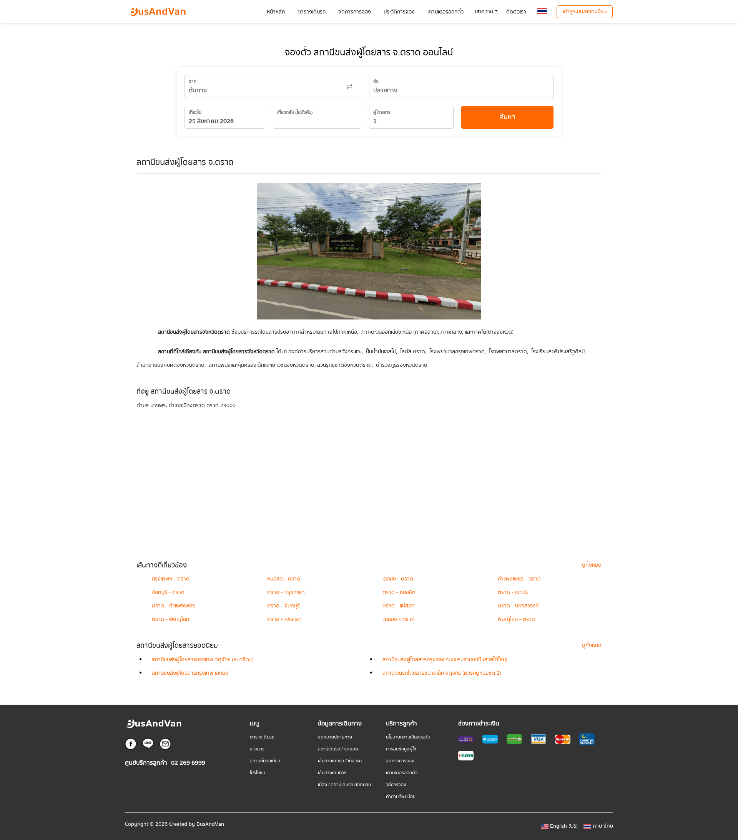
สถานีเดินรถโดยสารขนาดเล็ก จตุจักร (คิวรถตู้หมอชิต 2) (441, 673)
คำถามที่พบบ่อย (401, 796)
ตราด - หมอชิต (399, 592)
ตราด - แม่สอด (398, 606)
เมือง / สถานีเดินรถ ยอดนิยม (344, 784)
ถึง (376, 81)
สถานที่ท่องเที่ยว (265, 761)
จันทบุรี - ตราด (168, 592)
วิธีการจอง (396, 784)
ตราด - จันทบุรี (283, 606)
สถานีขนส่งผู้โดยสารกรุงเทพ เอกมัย (190, 673)
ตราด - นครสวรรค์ (518, 606)
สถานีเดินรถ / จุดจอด (338, 749)
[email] (165, 743)
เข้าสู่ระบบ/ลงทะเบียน (585, 11)
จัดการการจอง (400, 761)
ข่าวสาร (257, 749)
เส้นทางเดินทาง (332, 773)
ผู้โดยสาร (382, 112)
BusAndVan (210, 824)
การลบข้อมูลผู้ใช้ (401, 749)
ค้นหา (507, 117)
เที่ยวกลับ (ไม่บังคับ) (295, 112)
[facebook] (130, 743)
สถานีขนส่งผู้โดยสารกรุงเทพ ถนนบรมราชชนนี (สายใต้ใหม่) (444, 659)
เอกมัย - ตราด (397, 579)
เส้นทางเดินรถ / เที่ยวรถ (340, 761)
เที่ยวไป (195, 112)
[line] (148, 743)
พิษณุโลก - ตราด (516, 619)
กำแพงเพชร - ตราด (519, 579)
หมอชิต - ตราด (283, 579)
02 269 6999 (188, 763)
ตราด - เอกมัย (513, 592)
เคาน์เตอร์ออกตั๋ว (401, 773)
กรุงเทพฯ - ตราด (170, 579)
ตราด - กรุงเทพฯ (286, 592)
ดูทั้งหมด (592, 565)
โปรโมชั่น (257, 773)
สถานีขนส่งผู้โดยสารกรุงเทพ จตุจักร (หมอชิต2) (203, 659)
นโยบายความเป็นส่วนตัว (408, 737)
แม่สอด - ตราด (398, 619)
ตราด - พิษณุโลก (170, 619)
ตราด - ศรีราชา (284, 619)
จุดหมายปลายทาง (335, 737)
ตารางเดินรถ (262, 737)
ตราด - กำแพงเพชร (173, 606)
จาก (192, 81)
